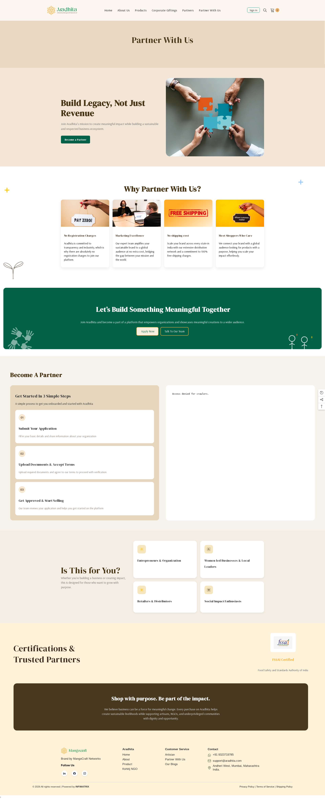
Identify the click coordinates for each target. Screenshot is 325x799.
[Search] (265, 10)
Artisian (170, 754)
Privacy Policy (247, 786)
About (126, 759)
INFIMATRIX (82, 786)
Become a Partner (75, 139)
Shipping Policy (284, 786)
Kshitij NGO (129, 769)
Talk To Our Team (175, 331)
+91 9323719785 (223, 754)
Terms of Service (265, 786)
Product (127, 764)
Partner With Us (175, 759)
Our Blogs (171, 764)
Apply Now (147, 331)
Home (126, 754)
